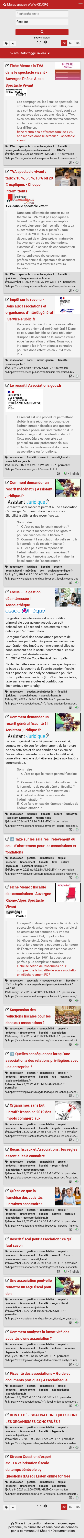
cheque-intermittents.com (35, 278)
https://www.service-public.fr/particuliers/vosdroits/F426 (41, 372)
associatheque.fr (51, 695)
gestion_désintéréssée (40, 691)
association (16, 360)
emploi (61, 857)
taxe (54, 862)
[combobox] (42, 22)
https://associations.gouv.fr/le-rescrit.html (32, 469)
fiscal (64, 1165)
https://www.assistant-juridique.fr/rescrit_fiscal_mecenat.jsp (43, 578)
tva (54, 1076)
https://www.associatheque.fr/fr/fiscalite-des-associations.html (45, 1401)
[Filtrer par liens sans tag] (6, 44)
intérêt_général (45, 360)
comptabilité (47, 857)
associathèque (28, 695)
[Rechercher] (42, 32)
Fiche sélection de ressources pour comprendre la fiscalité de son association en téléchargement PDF (47, 970)
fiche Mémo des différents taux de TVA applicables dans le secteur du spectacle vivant (46, 136)
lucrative (70, 1213)
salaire (65, 862)
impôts (19, 984)
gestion (31, 857)
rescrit (44, 457)
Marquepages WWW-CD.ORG (27, 4)
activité (56, 1213)
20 (64, 43)
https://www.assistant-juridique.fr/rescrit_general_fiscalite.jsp (44, 825)
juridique (11, 278)
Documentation (64, 1531)
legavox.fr (12, 865)
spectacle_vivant (44, 146)
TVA (12, 146)
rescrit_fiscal (59, 457)
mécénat (30, 570)
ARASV (60, 150)
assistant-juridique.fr (60, 570)
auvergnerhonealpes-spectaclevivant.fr (29, 150)
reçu (54, 1165)
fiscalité (41, 53)
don (42, 570)
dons (30, 360)
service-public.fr (16, 364)
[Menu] (80, 5)
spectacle (24, 146)
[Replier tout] (13, 44)
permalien (41, 154)
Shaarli (20, 1523)
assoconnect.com (33, 1169)
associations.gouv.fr (18, 461)
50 (70, 43)
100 (77, 43)
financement (27, 862)
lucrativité (71, 813)
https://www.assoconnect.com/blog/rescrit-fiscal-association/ (44, 1267)
